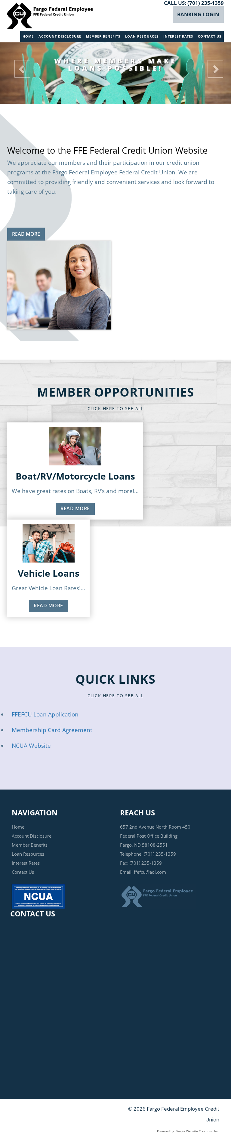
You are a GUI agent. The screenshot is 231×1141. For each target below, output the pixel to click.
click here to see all (116, 408)
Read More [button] (26, 234)
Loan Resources (142, 36)
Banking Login (198, 14)
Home (28, 36)
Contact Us (209, 36)
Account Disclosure (59, 36)
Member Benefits (103, 36)
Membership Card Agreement (52, 730)
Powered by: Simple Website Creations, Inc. (188, 1131)
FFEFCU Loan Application (45, 714)
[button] (17, 67)
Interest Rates (178, 36)
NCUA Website (31, 746)
